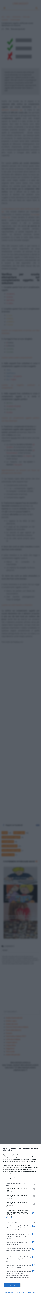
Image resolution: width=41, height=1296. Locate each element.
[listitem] (20, 1184)
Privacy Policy (31, 1292)
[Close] (37, 1148)
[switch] (33, 1189)
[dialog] (20, 1220)
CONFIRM (12, 1285)
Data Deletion (9, 1292)
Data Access (20, 1292)
